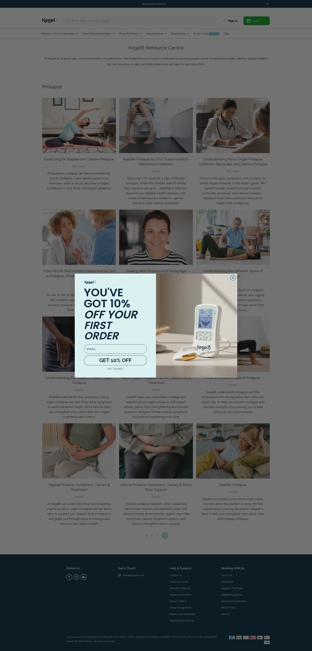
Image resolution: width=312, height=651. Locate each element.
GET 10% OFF (115, 360)
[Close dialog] (233, 278)
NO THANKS (115, 368)
